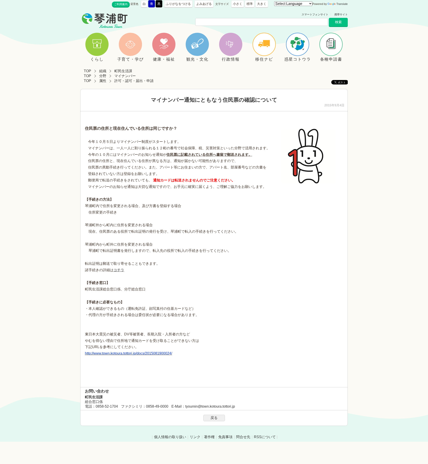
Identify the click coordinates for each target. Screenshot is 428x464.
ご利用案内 (121, 4)
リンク (195, 437)
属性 (102, 81)
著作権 (209, 437)
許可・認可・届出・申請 (134, 81)
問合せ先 (243, 437)
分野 (102, 76)
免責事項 (225, 437)
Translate (342, 4)
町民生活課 (123, 71)
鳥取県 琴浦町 (148, 14)
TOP (87, 71)
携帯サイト (341, 14)
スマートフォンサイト (315, 14)
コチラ (118, 270)
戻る (214, 418)
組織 (102, 71)
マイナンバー (125, 76)
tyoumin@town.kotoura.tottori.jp (210, 406)
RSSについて (265, 437)
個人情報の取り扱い (170, 437)
